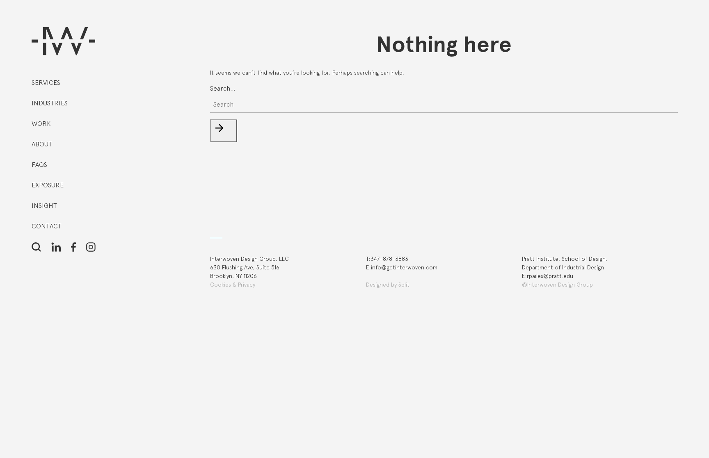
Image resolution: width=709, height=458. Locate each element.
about (42, 144)
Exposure (48, 185)
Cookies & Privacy (232, 284)
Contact (47, 226)
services (46, 83)
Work (41, 124)
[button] (223, 130)
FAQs (39, 165)
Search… (222, 88)
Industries (50, 103)
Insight (44, 206)
